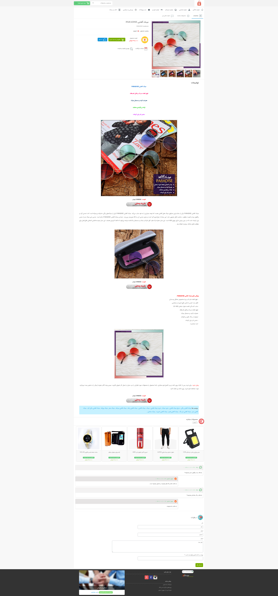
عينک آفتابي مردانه (121, 408)
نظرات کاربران (166, 15)
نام (202, 523)
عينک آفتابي (141, 408)
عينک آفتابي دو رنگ (185, 412)
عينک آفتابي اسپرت (161, 412)
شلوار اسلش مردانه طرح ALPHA (165, 452)
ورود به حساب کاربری (106, 592)
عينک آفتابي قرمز (173, 412)
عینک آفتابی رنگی (186, 408)
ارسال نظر (199, 565)
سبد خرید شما (82, 3)
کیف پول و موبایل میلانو (114, 452)
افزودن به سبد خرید (114, 39)
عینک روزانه (104, 408)
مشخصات (195, 15)
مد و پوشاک (142, 10)
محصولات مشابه (181, 15)
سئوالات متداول (167, 584)
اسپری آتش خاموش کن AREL (139, 452)
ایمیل (202, 530)
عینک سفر (112, 408)
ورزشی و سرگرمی (128, 10)
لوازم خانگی (196, 10)
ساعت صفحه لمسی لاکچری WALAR (89, 452)
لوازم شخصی (183, 10)
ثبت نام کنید (94, 592)
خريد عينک (165, 408)
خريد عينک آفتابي (156, 408)
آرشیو (195, 422)
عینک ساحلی (151, 412)
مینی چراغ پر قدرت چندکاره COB (191, 452)
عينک (148, 408)
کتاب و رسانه (113, 10)
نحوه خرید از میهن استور (165, 590)
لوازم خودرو (155, 10)
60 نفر (100, 39)
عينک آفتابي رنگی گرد (93, 408)
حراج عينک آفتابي (175, 408)
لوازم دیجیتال (169, 10)
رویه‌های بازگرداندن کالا (165, 587)
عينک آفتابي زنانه (132, 408)
